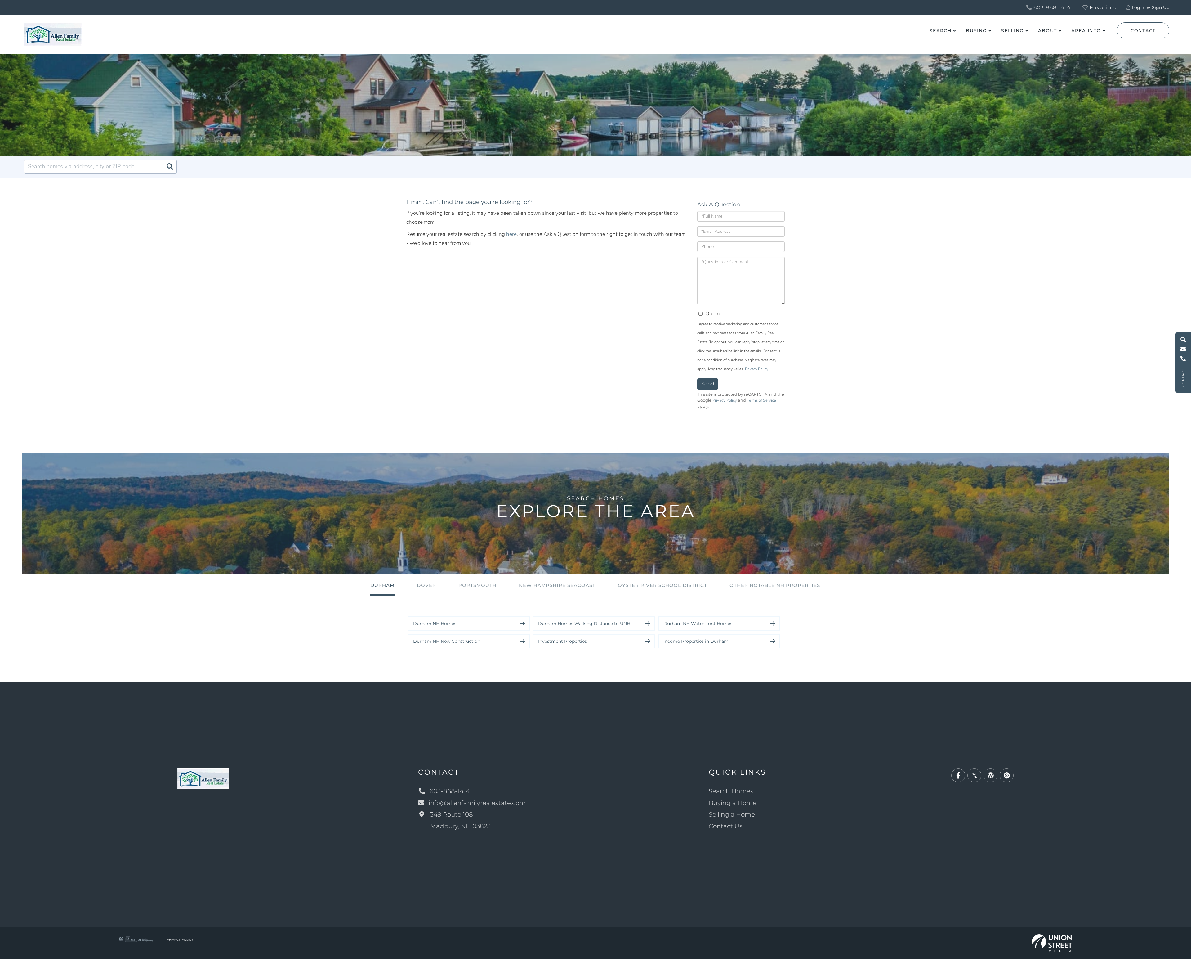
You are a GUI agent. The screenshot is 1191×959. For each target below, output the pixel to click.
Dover (426, 585)
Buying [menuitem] (976, 31)
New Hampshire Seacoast (557, 585)
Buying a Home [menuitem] (732, 803)
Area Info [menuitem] (1086, 31)
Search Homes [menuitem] (731, 791)
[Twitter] (974, 776)
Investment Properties (562, 641)
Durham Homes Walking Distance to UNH (584, 623)
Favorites (1102, 7)
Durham (382, 585)
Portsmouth (477, 585)
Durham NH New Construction (446, 641)
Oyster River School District (662, 585)
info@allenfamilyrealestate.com (477, 803)
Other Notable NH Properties (774, 585)
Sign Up (1160, 7)
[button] (169, 166)
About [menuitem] (1047, 31)
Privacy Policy (756, 369)
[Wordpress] (990, 776)
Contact (1143, 31)
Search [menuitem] (940, 31)
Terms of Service (761, 400)
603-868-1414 (1051, 7)
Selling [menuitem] (1012, 31)
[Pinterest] (1006, 776)
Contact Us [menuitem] (726, 826)
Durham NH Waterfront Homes (697, 623)
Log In (1138, 7)
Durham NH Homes (434, 623)
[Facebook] (958, 776)
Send (707, 384)
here (511, 234)
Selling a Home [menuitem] (732, 814)
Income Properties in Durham (696, 641)
